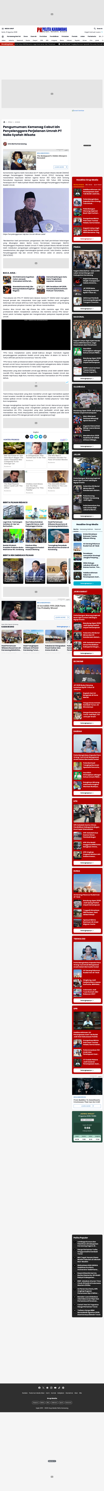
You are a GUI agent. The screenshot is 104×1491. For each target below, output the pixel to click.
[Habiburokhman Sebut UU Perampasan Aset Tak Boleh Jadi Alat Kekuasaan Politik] (78, 576)
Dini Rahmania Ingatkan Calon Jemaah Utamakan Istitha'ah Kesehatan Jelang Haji (23, 279)
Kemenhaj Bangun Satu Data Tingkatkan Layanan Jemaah (56, 279)
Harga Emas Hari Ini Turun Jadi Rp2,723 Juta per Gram (91, 715)
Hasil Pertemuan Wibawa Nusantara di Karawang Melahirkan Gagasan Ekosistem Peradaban (58, 524)
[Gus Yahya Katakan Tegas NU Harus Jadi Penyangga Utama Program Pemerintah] (35, 512)
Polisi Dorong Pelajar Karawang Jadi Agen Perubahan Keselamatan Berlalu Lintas (91, 498)
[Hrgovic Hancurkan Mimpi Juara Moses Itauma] (78, 429)
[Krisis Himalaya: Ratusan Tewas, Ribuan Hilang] (78, 537)
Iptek (97, 40)
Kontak (53, 1393)
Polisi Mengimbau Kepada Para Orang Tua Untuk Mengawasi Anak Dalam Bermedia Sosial (91, 201)
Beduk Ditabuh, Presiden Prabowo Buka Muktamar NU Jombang (13, 547)
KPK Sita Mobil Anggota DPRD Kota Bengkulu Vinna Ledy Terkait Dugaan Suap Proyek (92, 845)
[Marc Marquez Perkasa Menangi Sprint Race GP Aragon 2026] (78, 419)
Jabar (3, 40)
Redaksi (25, 1393)
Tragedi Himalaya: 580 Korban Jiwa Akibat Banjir (91, 912)
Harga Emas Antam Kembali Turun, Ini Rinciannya (91, 705)
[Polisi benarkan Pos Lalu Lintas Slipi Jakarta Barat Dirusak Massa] (78, 509)
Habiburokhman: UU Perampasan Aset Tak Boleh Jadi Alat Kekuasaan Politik (92, 192)
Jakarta (11, 40)
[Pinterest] (63, 1388)
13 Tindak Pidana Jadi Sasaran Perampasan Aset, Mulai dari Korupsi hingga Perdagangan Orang (91, 1062)
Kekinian (54, 1402)
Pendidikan (54, 36)
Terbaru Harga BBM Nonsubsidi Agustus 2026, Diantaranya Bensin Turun (88, 1312)
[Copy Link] (45, 436)
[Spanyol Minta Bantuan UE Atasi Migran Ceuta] (78, 923)
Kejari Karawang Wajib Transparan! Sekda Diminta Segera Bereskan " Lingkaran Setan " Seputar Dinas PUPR (91, 281)
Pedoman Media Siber (36, 1393)
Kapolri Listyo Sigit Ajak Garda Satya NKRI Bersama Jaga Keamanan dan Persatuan (91, 230)
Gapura (35, 1402)
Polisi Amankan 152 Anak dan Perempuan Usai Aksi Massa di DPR (91, 1052)
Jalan (82, 36)
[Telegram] (40, 436)
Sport (61, 1402)
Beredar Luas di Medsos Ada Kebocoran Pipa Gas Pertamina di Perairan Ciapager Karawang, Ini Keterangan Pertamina (88, 1299)
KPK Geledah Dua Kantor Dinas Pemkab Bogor (90, 835)
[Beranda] (4, 122)
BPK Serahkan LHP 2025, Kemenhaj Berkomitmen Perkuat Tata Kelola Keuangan (56, 289)
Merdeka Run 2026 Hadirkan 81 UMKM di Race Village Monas (91, 438)
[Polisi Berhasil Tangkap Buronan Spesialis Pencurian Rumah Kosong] (78, 766)
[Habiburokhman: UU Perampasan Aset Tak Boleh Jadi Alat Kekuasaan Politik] (78, 193)
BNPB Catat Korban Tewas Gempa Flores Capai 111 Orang (91, 370)
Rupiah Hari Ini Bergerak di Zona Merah (90, 695)
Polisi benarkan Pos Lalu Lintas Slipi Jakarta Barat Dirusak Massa (91, 508)
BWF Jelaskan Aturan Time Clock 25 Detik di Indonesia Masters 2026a (89, 1283)
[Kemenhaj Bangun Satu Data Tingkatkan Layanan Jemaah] (41, 280)
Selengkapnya (62, 627)
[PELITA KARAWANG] (52, 29)
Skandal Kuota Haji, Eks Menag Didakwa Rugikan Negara (24, 289)
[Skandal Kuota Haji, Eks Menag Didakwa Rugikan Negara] (7, 290)
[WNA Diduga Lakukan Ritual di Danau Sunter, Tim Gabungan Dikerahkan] (78, 566)
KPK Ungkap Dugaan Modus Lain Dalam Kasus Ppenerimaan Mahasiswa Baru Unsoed (91, 854)
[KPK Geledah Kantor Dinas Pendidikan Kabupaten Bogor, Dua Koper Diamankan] (78, 646)
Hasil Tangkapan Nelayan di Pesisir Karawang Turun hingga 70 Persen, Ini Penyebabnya (32, 648)
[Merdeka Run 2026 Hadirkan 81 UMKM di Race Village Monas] (78, 439)
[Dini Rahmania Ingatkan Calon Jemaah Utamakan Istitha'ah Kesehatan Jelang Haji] (7, 280)
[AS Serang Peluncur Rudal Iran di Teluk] (78, 547)
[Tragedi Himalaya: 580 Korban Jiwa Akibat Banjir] (78, 913)
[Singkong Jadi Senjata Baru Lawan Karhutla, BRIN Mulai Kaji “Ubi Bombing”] (78, 983)
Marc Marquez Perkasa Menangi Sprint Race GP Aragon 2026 (90, 418)
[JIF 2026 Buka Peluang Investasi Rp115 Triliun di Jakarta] (78, 291)
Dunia (28, 40)
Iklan (76, 1393)
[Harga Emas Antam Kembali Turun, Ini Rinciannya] (78, 706)
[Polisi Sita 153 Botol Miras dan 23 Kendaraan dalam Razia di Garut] (78, 489)
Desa (26, 36)
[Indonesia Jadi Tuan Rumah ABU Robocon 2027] (78, 993)
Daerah (34, 36)
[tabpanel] (87, 129)
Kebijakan (60, 1393)
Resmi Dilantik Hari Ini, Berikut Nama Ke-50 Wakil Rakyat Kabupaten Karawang (88, 1275)
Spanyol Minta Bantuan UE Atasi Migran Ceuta (90, 922)
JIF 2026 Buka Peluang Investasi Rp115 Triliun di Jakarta (91, 290)
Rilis (80, 1393)
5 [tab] (87, 145)
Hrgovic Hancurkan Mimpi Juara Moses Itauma (91, 428)
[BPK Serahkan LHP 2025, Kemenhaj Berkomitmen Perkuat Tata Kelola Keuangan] (41, 290)
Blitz (48, 1402)
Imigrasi (54, 40)
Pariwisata (92, 36)
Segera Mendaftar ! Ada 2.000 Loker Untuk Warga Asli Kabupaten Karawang (87, 273)
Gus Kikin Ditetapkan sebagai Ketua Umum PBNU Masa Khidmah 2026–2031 (92, 351)
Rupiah (77, 40)
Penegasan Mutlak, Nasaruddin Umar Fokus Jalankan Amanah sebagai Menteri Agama (34, 579)
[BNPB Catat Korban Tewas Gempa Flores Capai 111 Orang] (78, 371)
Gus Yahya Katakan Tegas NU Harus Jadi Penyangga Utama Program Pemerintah (34, 524)
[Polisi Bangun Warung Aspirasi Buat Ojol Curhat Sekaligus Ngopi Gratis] (78, 212)
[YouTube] (55, 1388)
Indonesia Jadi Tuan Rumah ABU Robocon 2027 (90, 992)
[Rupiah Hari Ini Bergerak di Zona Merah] (78, 696)
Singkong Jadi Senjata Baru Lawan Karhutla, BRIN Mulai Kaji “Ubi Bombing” (92, 982)
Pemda (74, 36)
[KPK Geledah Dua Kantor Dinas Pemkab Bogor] (78, 836)
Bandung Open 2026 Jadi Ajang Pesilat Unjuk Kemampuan (92, 360)
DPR (41, 40)
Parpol (35, 40)
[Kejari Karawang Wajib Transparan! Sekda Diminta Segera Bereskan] (78, 282)
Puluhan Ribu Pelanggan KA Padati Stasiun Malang (34, 547)
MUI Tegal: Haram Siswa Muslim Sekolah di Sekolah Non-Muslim (88, 1260)
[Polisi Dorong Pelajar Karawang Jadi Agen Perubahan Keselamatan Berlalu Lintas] (78, 499)
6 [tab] (88, 145)
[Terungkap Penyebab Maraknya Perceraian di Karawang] (58, 536)
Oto (91, 40)
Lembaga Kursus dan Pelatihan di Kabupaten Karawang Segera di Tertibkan (87, 1244)
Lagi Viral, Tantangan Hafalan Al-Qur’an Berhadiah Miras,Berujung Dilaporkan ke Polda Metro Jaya (12, 524)
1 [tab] (84, 145)
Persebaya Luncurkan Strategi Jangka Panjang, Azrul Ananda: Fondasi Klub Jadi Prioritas (91, 555)
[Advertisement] (52, 61)
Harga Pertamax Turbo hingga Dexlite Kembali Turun (87, 1252)
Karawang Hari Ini (14, 36)
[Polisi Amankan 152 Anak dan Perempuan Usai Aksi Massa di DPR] (78, 1053)
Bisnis (62, 40)
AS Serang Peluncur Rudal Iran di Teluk (69, 44)
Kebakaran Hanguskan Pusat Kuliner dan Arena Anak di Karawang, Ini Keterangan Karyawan (55, 648)
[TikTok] (59, 1388)
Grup (50, 1408)
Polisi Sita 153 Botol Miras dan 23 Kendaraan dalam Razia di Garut (91, 488)
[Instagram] (51, 1388)
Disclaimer (69, 1393)
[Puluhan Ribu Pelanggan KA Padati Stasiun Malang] (35, 536)
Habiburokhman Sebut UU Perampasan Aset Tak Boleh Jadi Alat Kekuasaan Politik (91, 575)
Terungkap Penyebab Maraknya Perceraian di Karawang (58, 547)
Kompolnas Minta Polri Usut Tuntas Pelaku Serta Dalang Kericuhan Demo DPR (92, 221)
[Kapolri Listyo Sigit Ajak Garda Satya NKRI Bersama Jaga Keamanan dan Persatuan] (78, 231)
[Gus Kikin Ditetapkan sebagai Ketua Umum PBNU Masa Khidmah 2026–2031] (78, 352)
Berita (42, 1402)
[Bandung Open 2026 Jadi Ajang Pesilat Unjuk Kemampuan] (78, 361)
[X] (27, 436)
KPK (47, 40)
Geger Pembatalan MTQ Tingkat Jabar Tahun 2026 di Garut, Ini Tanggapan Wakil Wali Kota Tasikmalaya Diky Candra (56, 579)
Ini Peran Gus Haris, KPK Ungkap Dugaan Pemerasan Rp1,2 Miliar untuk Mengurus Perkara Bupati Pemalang (88, 1291)
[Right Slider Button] (102, 36)
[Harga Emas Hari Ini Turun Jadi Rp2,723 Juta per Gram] (78, 716)
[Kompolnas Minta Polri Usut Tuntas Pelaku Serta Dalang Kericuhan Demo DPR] (78, 222)
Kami (48, 1393)
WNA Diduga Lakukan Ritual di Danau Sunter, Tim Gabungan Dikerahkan (91, 565)
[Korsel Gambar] (87, 129)
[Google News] (47, 1388)
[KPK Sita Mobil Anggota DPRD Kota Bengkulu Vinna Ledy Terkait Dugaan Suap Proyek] (78, 846)
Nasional (20, 40)
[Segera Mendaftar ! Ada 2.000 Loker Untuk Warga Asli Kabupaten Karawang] (87, 259)
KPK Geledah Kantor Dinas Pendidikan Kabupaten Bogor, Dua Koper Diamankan (92, 645)
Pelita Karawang (62, 1408)
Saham (69, 40)
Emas (85, 40)
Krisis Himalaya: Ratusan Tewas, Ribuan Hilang (90, 536)
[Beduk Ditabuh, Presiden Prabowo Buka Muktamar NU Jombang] (13, 536)
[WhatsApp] (36, 436)
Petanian (65, 36)
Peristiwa (43, 36)
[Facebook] (31, 436)
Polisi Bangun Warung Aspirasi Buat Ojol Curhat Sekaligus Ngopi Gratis (90, 211)
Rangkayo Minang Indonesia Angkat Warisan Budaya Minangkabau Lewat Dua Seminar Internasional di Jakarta (91, 784)
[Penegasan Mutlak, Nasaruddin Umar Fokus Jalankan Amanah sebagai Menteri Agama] (35, 571)
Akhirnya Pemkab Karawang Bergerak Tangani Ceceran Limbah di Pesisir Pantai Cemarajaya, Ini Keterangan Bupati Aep (92, 300)
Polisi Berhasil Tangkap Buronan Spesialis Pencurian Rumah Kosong (26, 44)
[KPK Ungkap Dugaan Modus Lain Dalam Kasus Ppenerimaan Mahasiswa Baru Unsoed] (78, 855)
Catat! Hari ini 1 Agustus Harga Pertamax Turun (88, 1306)
